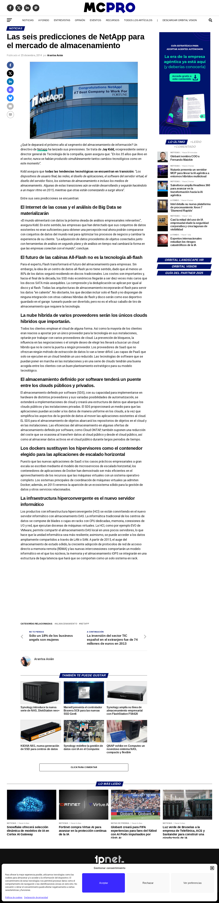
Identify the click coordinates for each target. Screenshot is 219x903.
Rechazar (148, 882)
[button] (212, 868)
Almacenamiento (66, 624)
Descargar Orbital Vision (180, 20)
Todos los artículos (138, 20)
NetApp (84, 624)
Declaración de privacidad (36, 897)
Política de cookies (13, 897)
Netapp (42, 149)
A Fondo (43, 20)
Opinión (80, 20)
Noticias (28, 20)
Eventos (95, 20)
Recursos (112, 20)
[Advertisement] (84, 596)
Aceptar (103, 882)
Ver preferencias (192, 882)
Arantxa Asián (55, 55)
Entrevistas (62, 20)
